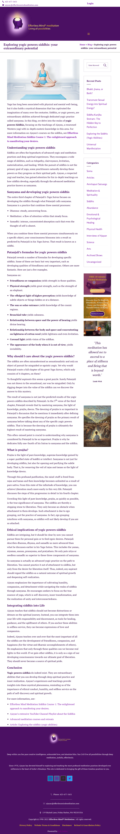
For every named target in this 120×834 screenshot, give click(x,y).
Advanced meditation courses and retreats (32, 719)
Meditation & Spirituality (93, 192)
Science (90, 242)
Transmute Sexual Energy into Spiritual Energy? (97, 103)
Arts (89, 248)
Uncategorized (94, 261)
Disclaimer (67, 825)
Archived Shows (94, 255)
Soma (89, 171)
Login (90, 3)
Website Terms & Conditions (47, 825)
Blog (90, 44)
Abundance (92, 207)
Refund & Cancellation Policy (87, 825)
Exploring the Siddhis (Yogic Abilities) (97, 135)
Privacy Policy (26, 825)
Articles (90, 177)
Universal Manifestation (94, 146)
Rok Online (63, 831)
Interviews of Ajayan (97, 235)
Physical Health (94, 229)
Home (82, 44)
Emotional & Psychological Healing (93, 218)
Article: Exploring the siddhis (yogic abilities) (33, 724)
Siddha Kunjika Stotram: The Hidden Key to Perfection (94, 120)
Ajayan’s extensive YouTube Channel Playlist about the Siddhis (42, 713)
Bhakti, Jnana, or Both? (95, 91)
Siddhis (90, 201)
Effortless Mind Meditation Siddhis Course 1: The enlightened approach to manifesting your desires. (42, 137)
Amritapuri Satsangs (97, 184)
